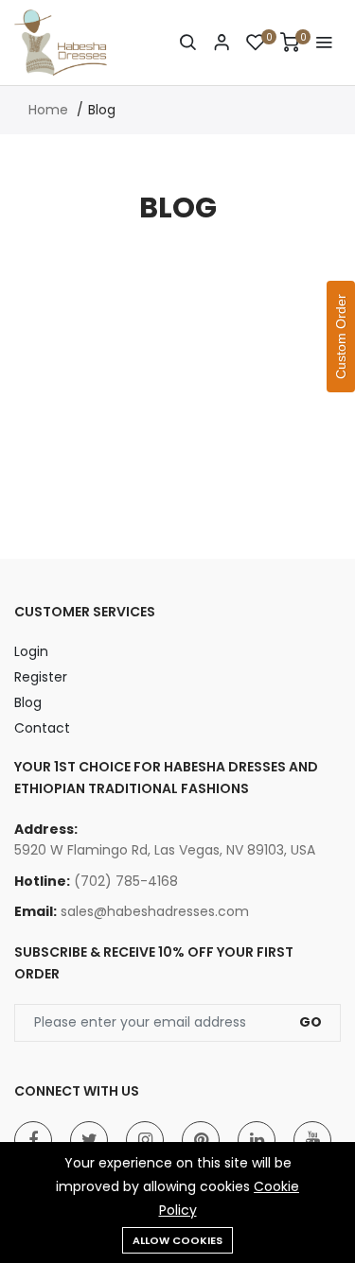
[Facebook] (33, 1140)
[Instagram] (145, 1140)
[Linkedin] (256, 1140)
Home (48, 109)
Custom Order (340, 336)
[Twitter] (89, 1140)
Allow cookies (177, 1240)
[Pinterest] (201, 1140)
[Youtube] (312, 1140)
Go (310, 1021)
